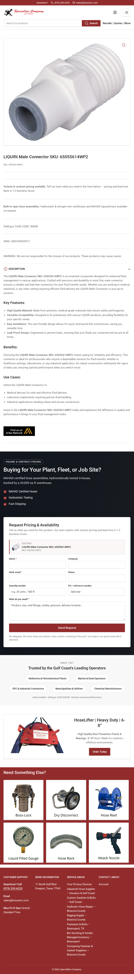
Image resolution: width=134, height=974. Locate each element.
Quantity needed (17, 585)
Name (13, 558)
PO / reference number (80, 585)
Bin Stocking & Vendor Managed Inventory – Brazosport (80, 937)
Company (73, 558)
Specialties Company (70, 969)
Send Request (67, 628)
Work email (15, 572)
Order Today (100, 751)
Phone (71, 572)
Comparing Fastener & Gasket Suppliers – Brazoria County (80, 950)
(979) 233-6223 (13, 888)
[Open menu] (127, 12)
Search (94, 23)
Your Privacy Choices (79, 884)
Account (104, 884)
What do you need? (19, 599)
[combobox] (52, 23)
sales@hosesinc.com (16, 900)
